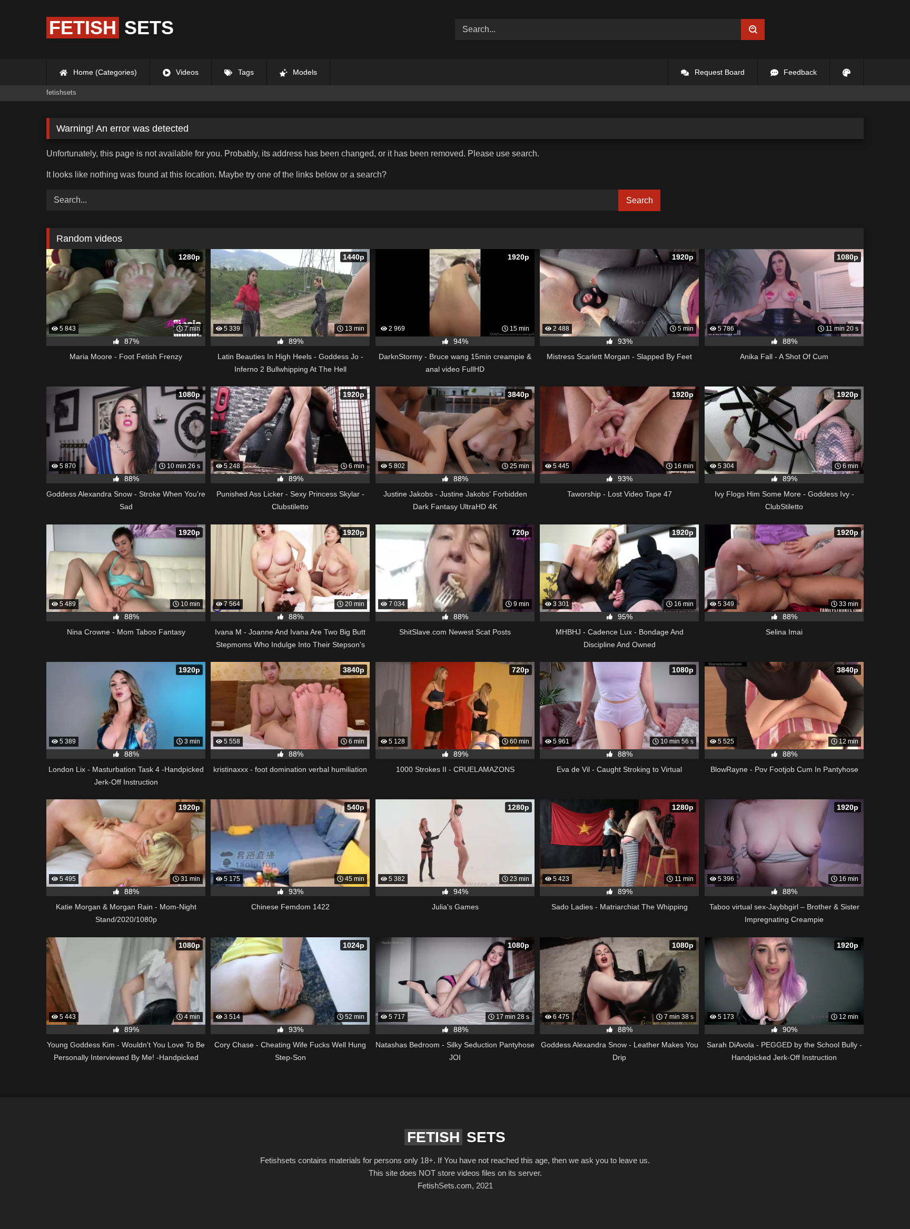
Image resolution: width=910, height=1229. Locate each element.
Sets (111, 27)
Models (304, 72)
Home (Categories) (104, 72)
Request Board (719, 72)
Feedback (799, 72)
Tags (245, 72)
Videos (186, 72)
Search (639, 200)
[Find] (753, 29)
